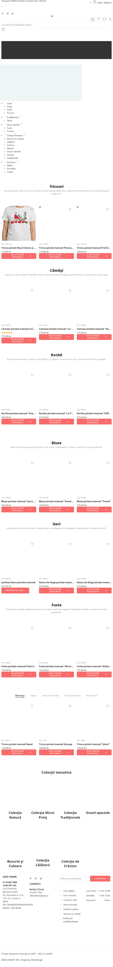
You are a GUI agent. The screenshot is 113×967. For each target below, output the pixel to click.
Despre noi (59, 46)
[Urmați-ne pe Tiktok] (13, 14)
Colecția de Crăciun (70, 863)
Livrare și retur (70, 900)
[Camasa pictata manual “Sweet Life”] (94, 304)
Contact (59, 57)
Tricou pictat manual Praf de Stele (94, 247)
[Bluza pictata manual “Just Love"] (18, 476)
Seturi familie (13, 125)
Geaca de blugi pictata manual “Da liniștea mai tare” (94, 582)
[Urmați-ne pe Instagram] (7, 13)
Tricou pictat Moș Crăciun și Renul (18, 247)
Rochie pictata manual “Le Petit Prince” (56, 413)
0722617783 (36, 892)
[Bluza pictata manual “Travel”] (94, 476)
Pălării (10, 165)
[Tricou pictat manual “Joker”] (94, 719)
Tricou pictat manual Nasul (17, 744)
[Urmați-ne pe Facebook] (2, 13)
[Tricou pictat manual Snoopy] (56, 719)
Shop (59, 50)
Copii (9, 103)
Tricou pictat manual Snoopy (55, 744)
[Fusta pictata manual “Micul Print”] (56, 641)
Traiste (10, 172)
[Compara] (105, 19)
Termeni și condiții (72, 914)
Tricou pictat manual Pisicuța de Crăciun (56, 247)
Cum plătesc (69, 891)
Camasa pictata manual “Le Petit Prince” (56, 328)
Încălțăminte (13, 117)
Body (9, 106)
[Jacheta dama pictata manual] (18, 557)
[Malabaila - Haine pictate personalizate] (56, 16)
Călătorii (11, 142)
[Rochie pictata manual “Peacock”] (18, 388)
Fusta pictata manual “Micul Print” (56, 666)
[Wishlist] (99, 19)
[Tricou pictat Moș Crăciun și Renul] (18, 223)
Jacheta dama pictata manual (18, 582)
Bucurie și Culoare (15, 863)
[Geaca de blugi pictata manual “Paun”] (56, 557)
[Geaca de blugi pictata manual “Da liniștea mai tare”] (94, 557)
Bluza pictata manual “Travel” (94, 501)
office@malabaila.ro (39, 895)
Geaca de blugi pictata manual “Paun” (56, 582)
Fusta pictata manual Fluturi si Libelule (18, 666)
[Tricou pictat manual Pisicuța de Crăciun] (56, 223)
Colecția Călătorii (43, 862)
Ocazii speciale (14, 151)
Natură (10, 148)
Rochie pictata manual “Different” (94, 413)
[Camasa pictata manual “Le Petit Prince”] (56, 304)
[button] (15, 590)
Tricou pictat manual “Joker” (93, 744)
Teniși (9, 120)
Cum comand (69, 895)
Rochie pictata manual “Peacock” (18, 413)
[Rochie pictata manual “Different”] (94, 388)
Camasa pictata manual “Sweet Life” (94, 328)
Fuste (9, 109)
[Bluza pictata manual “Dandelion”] (56, 476)
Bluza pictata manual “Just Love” (18, 501)
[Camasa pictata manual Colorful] (18, 304)
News (59, 54)
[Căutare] (110, 19)
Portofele (11, 168)
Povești (10, 155)
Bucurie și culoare (15, 138)
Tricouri (10, 113)
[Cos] (93, 19)
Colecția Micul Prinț (42, 815)
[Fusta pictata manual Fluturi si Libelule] (18, 641)
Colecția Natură (15, 815)
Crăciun (10, 145)
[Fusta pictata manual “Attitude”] (94, 641)
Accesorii (11, 162)
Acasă (59, 43)
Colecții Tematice (15, 135)
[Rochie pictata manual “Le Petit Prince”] (56, 388)
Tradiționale (12, 158)
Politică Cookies (70, 909)
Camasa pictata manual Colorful (18, 328)
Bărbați (20, 696)
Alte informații (70, 904)
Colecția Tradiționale (70, 815)
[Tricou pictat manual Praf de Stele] (94, 223)
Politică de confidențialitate (70, 920)
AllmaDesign (37, 959)
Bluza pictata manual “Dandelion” (56, 501)
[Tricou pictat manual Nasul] (18, 719)
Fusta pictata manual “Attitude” (94, 666)
